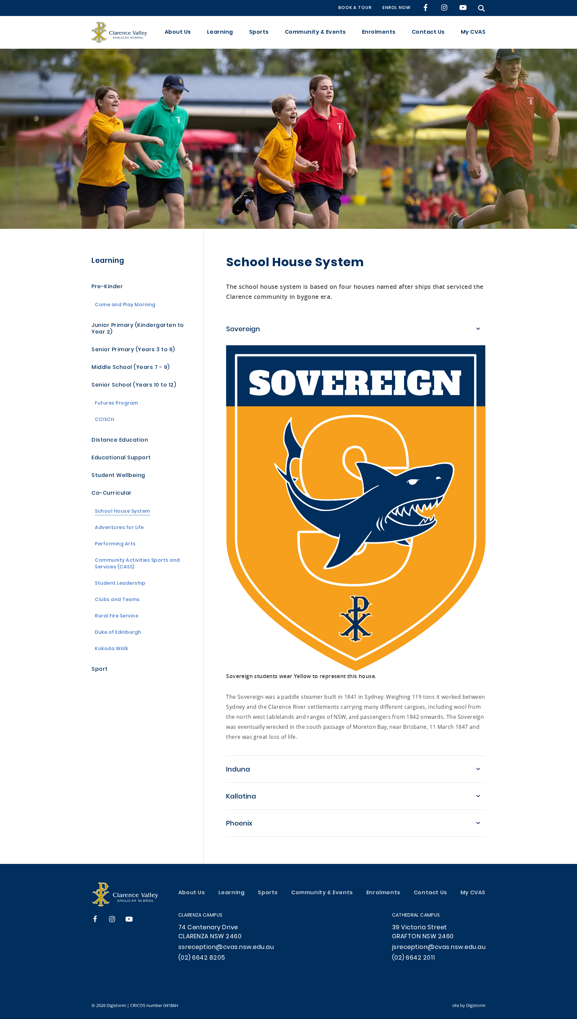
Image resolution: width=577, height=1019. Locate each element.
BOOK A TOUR (355, 8)
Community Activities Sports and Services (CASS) (137, 564)
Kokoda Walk (111, 649)
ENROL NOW (396, 8)
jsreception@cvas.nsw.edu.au (439, 947)
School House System (122, 511)
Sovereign (243, 329)
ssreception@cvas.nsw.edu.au (226, 947)
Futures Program (116, 403)
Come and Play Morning (125, 305)
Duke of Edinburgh (118, 632)
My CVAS (473, 32)
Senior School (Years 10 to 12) (133, 385)
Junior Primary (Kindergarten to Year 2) (137, 329)
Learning (220, 32)
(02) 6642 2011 (413, 958)
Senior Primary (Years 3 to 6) (133, 350)
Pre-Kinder (107, 287)
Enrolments (379, 32)
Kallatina (241, 797)
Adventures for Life (119, 528)
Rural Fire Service (116, 616)
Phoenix (239, 824)
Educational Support (121, 458)
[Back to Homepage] (119, 32)
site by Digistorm (469, 1005)
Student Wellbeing (118, 475)
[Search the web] (481, 8)
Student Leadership (120, 583)
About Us (178, 32)
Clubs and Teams (117, 600)
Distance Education (119, 440)
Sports (259, 32)
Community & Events (315, 32)
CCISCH (104, 420)
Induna (238, 770)
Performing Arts (115, 544)
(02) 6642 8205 (201, 958)
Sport (99, 669)
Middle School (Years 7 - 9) (130, 367)
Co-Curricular (111, 493)
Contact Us (428, 32)
